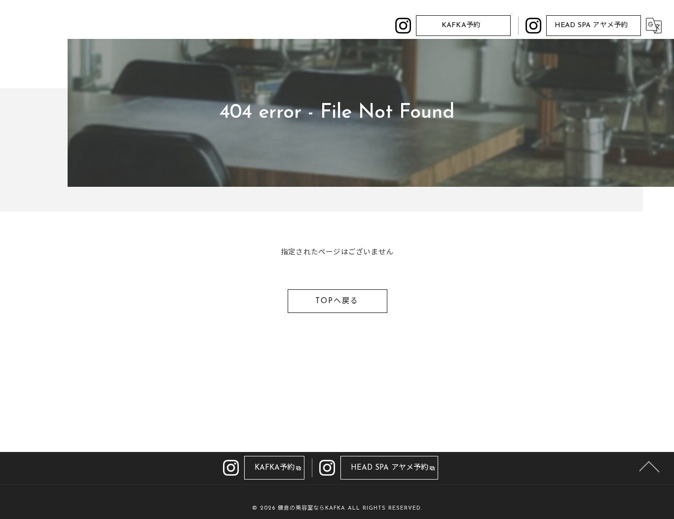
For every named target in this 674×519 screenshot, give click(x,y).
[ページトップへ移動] (649, 466)
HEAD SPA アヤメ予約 (591, 25)
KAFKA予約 (461, 25)
